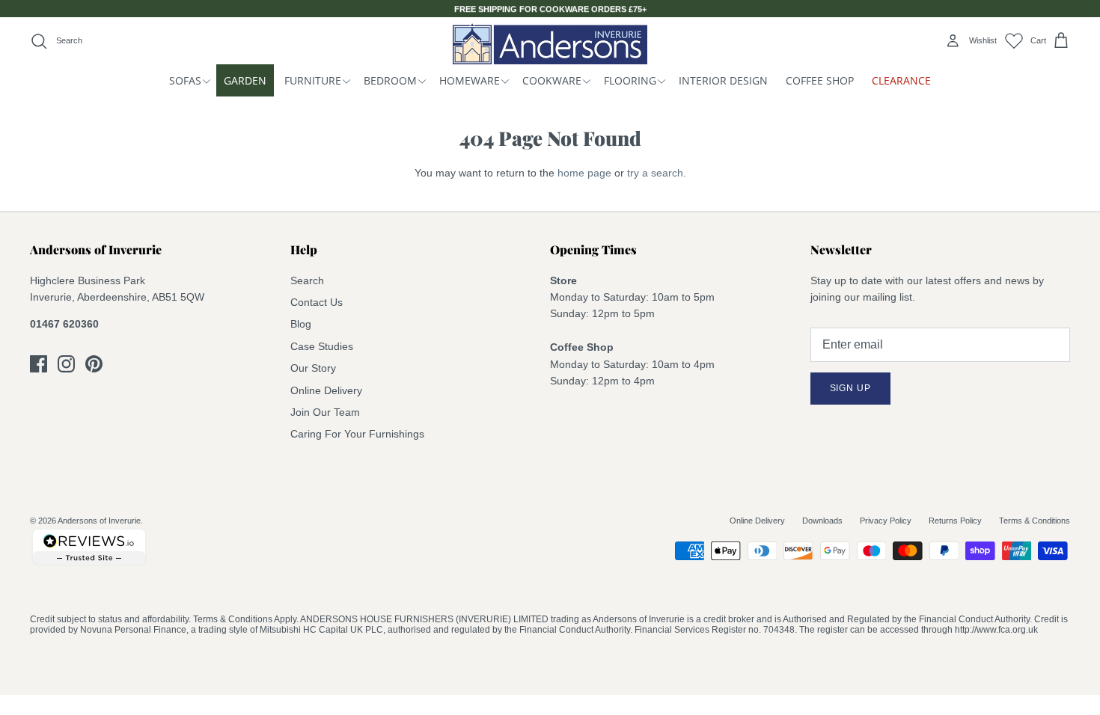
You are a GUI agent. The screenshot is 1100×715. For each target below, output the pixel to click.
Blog (300, 324)
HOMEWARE (469, 80)
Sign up (851, 388)
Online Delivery (326, 390)
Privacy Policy (885, 520)
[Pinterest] (94, 363)
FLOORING (630, 80)
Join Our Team (325, 412)
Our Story (313, 368)
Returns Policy (955, 520)
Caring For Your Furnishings (357, 434)
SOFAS (185, 80)
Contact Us (316, 302)
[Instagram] (66, 363)
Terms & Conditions (1034, 520)
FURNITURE (312, 80)
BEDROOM (390, 80)
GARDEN (245, 80)
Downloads (822, 520)
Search (307, 280)
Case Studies (321, 346)
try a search (655, 173)
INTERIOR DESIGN (723, 80)
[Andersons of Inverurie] (550, 43)
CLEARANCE (901, 80)
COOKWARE (551, 80)
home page (584, 173)
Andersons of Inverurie (99, 520)
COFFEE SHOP (820, 80)
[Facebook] (38, 363)
